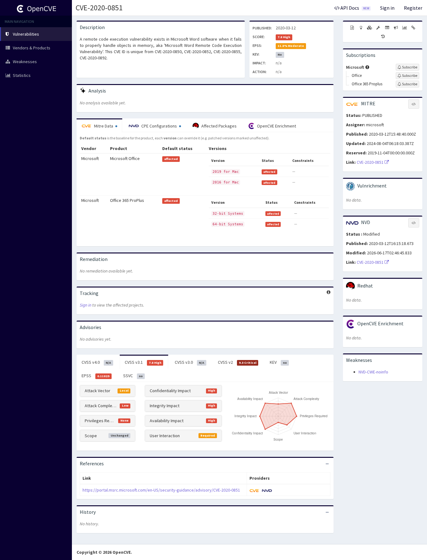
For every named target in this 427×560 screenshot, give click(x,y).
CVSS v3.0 (189, 362)
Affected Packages (218, 126)
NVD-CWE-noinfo (373, 372)
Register (413, 8)
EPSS (95, 375)
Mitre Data (103, 126)
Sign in (387, 8)
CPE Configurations (159, 126)
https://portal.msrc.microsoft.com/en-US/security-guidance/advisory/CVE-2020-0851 (161, 490)
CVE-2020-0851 (99, 7)
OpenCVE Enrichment (276, 126)
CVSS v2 (237, 362)
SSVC (133, 375)
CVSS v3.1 (143, 362)
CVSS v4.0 (96, 362)
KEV (278, 362)
